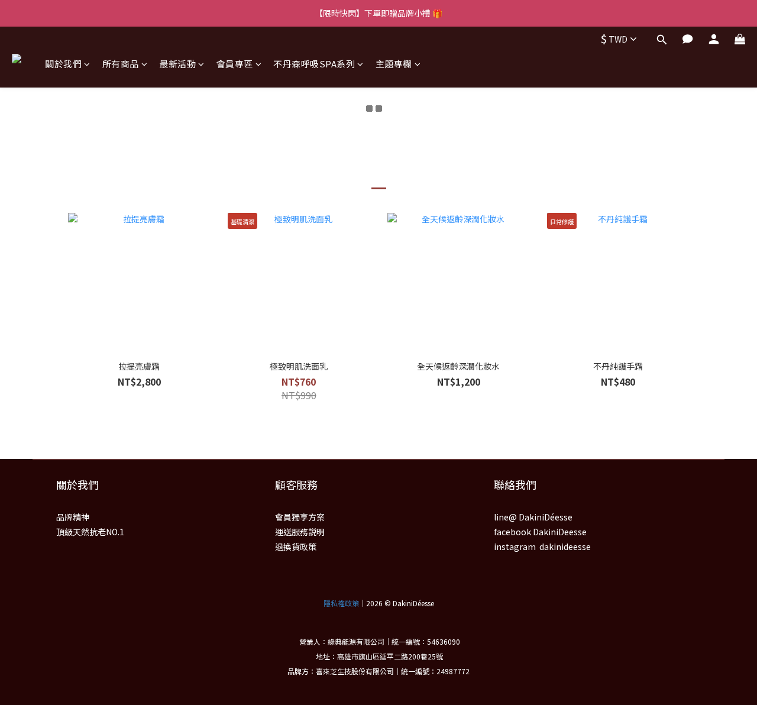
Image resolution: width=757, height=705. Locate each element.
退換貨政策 (295, 546)
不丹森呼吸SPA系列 (314, 63)
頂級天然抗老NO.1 (90, 532)
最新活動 (177, 63)
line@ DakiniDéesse (533, 517)
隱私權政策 (341, 603)
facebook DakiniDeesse (540, 532)
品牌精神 (72, 517)
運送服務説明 (300, 532)
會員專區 (234, 63)
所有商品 (120, 63)
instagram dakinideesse (542, 546)
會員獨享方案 (300, 517)
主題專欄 (394, 63)
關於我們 (63, 63)
